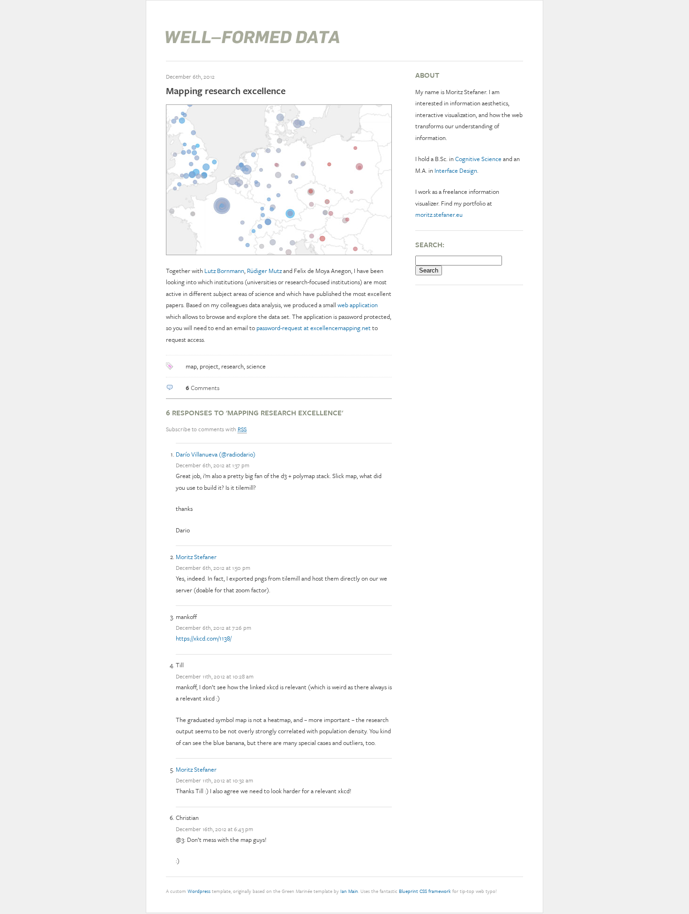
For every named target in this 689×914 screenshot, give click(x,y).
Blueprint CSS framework (425, 891)
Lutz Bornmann (224, 270)
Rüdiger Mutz (264, 270)
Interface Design (455, 170)
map (191, 366)
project (209, 366)
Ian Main (349, 891)
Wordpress (198, 891)
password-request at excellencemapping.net (313, 327)
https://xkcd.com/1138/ (204, 638)
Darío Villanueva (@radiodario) (215, 454)
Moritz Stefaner (196, 556)
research (232, 366)
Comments (202, 387)
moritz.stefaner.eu (439, 214)
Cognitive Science (478, 158)
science (256, 366)
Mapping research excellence (225, 90)
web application (357, 305)
